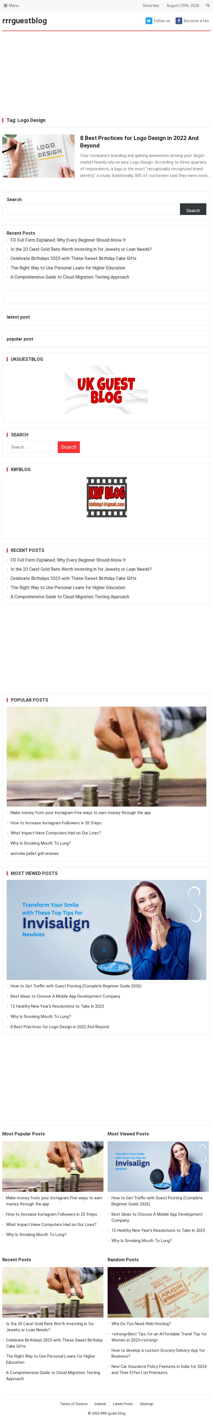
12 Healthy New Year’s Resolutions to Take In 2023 (57, 1006)
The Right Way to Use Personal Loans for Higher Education (68, 268)
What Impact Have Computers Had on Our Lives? (56, 832)
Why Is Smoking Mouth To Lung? (41, 843)
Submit (100, 1404)
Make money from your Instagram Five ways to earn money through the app (81, 812)
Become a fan (196, 21)
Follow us (162, 21)
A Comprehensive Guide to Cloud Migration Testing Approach (70, 277)
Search (14, 199)
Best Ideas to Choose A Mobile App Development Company (65, 996)
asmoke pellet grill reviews (35, 853)
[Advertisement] (106, 75)
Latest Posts (123, 1404)
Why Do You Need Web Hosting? (141, 1323)
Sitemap (146, 1404)
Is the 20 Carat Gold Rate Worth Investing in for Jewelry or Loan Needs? (81, 249)
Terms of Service (73, 1404)
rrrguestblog (24, 20)
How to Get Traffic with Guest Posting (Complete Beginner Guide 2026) (76, 985)
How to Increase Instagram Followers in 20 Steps (56, 822)
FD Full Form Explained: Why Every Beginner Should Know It (68, 240)
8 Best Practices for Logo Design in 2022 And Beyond (60, 1026)
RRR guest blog (112, 1413)
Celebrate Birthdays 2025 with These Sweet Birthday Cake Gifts (73, 258)
